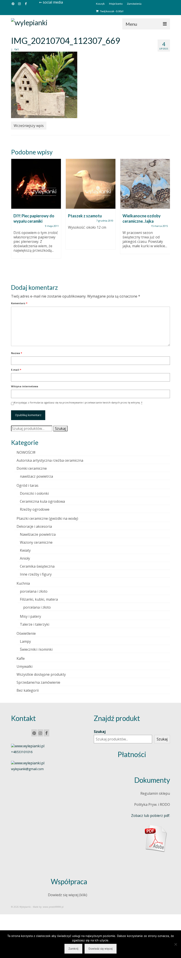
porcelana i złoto (33, 591)
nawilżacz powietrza (36, 476)
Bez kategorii (28, 690)
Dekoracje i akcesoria (34, 526)
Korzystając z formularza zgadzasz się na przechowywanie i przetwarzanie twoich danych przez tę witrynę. (78, 402)
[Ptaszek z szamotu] (90, 184)
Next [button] (166, 217)
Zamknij (73, 948)
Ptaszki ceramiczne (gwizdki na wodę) (47, 518)
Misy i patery (30, 616)
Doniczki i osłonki (34, 493)
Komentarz (19, 303)
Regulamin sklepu (155, 793)
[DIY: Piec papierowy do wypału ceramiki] (36, 184)
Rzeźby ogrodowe (34, 509)
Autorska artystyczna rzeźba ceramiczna (50, 460)
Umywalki (24, 666)
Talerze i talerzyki (34, 624)
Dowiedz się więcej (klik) (67, 894)
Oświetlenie (26, 633)
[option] (36, 211)
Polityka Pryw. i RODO (152, 804)
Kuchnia (23, 583)
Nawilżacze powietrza (38, 534)
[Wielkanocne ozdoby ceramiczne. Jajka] (145, 184)
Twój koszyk (111, 11)
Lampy (25, 641)
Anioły (25, 558)
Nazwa (16, 353)
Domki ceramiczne (32, 468)
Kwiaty (25, 550)
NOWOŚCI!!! (26, 452)
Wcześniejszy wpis (29, 125)
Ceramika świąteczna (37, 566)
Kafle (21, 658)
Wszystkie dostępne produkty (41, 674)
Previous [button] (15, 217)
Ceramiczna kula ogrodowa (42, 501)
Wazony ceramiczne (36, 542)
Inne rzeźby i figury (36, 574)
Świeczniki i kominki (36, 649)
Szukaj (60, 428)
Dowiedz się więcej (101, 948)
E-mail (16, 369)
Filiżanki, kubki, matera (39, 599)
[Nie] (175, 944)
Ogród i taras (27, 485)
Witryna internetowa (24, 386)
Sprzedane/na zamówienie (38, 682)
